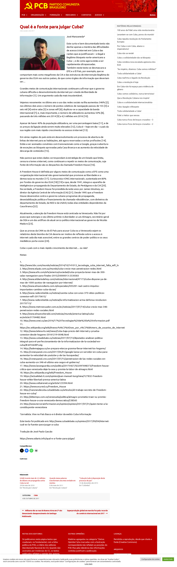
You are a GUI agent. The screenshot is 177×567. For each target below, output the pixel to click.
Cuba (36, 495)
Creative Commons (128, 542)
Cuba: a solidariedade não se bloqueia (133, 58)
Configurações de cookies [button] (150, 559)
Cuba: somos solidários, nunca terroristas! (135, 94)
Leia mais (88, 564)
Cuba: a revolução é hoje (127, 82)
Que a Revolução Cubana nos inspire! (133, 98)
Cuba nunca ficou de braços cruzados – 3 (135, 120)
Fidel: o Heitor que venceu (128, 115)
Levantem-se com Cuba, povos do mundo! (135, 34)
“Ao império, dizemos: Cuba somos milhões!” (136, 69)
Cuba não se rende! (125, 53)
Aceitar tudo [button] (168, 559)
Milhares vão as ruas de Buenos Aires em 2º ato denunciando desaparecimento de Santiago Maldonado (42, 513)
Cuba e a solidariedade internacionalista (134, 102)
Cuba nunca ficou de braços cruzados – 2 (135, 124)
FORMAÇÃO (55, 15)
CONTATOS (86, 15)
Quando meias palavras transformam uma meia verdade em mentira (62, 480)
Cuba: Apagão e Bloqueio (128, 107)
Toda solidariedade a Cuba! (129, 73)
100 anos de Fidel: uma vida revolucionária (135, 30)
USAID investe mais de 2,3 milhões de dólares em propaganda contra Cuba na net (32, 480)
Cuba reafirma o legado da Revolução (133, 78)
